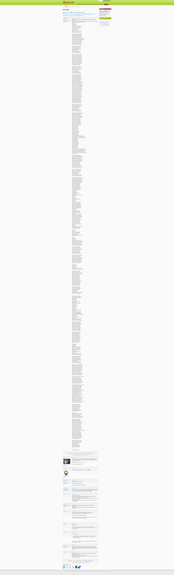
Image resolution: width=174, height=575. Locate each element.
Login (104, 0)
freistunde (75, 14)
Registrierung (108, 0)
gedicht (80, 14)
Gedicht (79, 462)
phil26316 (65, 504)
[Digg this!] (67, 569)
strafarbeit (79, 15)
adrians (65, 457)
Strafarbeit (73, 459)
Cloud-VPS (102, 4)
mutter (67, 15)
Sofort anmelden (105, 12)
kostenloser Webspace (80, 4)
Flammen (79, 366)
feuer (66, 14)
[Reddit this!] (73, 569)
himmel (88, 14)
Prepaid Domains (102, 25)
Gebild (75, 87)
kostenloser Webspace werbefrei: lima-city (72, 2)
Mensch (79, 41)
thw (64, 468)
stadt (77, 15)
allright (65, 19)
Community (106, 4)
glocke (85, 14)
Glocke (91, 21)
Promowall (73, 6)
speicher (74, 15)
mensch (64, 15)
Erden (79, 25)
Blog (91, 571)
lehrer (92, 14)
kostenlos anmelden (88, 453)
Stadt (75, 314)
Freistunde (73, 497)
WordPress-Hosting (94, 4)
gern (83, 14)
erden (64, 14)
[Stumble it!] (70, 569)
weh (82, 15)
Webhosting (66, 571)
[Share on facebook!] (76, 569)
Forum (66, 6)
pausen (70, 15)
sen (72, 15)
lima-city (64, 12)
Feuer (77, 55)
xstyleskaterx (66, 488)
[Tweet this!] (64, 569)
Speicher (78, 136)
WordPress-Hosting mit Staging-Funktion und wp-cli (104, 24)
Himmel (79, 87)
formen (71, 14)
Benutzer (69, 6)
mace (65, 545)
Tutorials (77, 6)
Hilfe (109, 4)
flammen (68, 14)
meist (94, 14)
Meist (78, 31)
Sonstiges (71, 12)
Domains (98, 4)
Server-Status (107, 571)
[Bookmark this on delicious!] (79, 569)
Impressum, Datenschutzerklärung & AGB (99, 571)
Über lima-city (89, 571)
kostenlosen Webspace (66, 477)
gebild (78, 14)
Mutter (74, 80)
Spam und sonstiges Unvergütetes (79, 12)
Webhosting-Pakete (87, 4)
